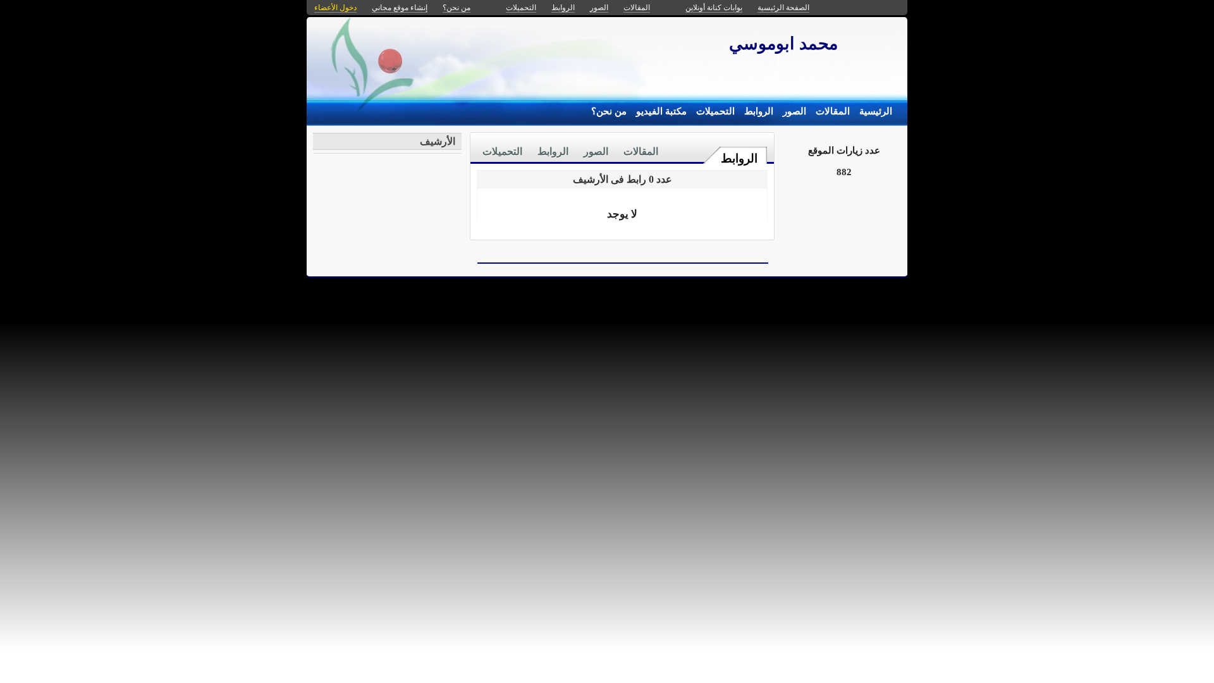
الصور (794, 111)
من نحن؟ (609, 111)
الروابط (758, 111)
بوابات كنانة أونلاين (713, 7)
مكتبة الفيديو (661, 111)
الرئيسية (875, 111)
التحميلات (715, 111)
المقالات (833, 111)
